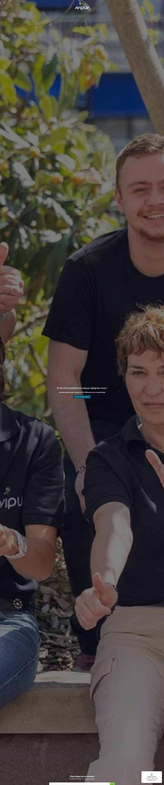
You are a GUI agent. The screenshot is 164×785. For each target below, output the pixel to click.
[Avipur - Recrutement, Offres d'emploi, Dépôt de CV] (82, 7)
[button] (151, 777)
